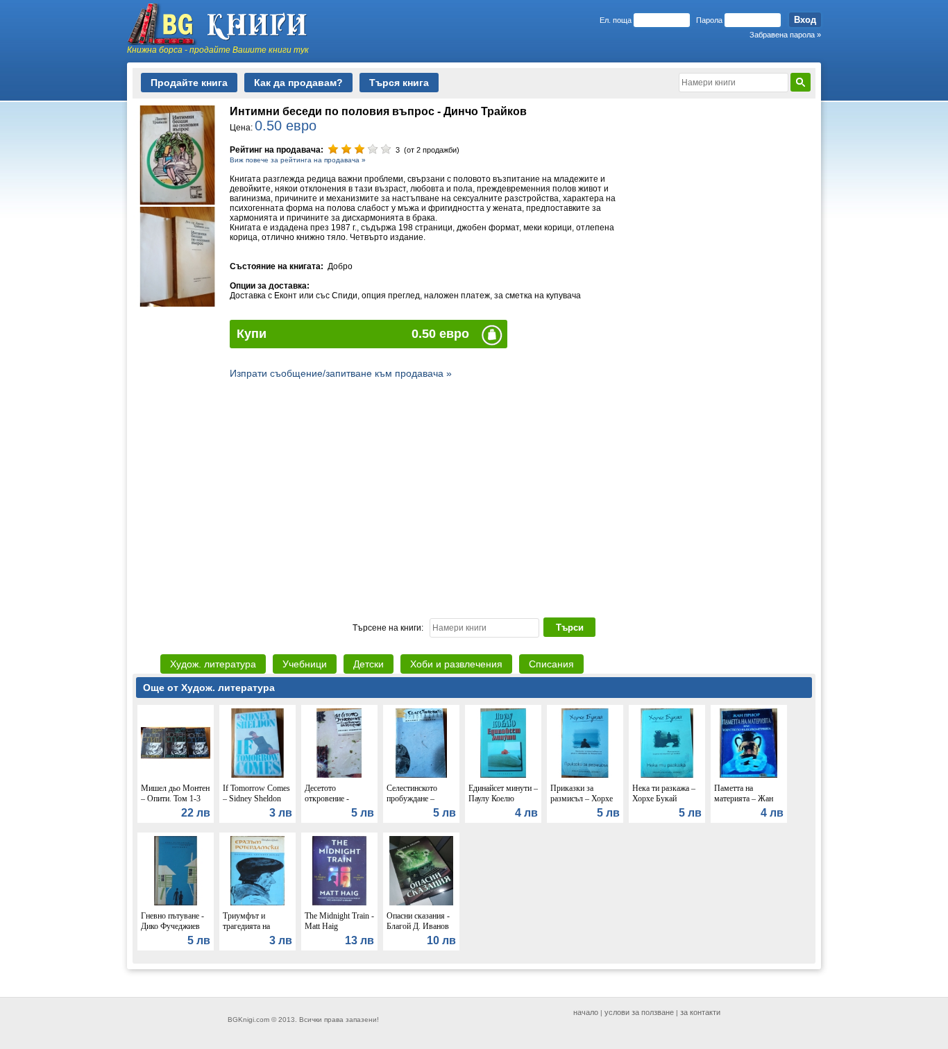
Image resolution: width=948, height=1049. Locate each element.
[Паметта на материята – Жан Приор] (749, 774)
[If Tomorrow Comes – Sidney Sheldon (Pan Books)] (257, 774)
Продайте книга (189, 82)
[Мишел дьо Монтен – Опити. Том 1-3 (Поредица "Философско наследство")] (175, 774)
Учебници (304, 664)
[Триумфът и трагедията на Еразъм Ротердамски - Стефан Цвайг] (257, 901)
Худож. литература (213, 664)
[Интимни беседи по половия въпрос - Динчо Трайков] (178, 201)
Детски (368, 664)
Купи (251, 334)
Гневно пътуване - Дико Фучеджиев (172, 921)
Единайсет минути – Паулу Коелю (503, 793)
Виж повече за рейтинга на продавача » (298, 160)
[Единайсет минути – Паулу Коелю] (503, 774)
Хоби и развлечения (456, 664)
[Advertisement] (474, 497)
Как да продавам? (298, 82)
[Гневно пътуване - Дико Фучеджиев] (175, 901)
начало (585, 1012)
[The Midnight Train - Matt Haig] (339, 901)
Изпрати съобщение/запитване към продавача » (341, 373)
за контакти (700, 1012)
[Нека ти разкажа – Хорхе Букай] (667, 774)
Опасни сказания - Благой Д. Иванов (418, 921)
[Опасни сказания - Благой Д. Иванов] (421, 901)
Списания (551, 664)
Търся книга (399, 82)
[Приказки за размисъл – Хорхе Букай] (585, 774)
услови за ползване (639, 1012)
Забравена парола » (785, 35)
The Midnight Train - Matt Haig (339, 921)
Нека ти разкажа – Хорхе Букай (663, 793)
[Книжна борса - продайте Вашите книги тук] (224, 24)
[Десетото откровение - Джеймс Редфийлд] (339, 774)
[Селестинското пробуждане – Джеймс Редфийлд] (421, 774)
